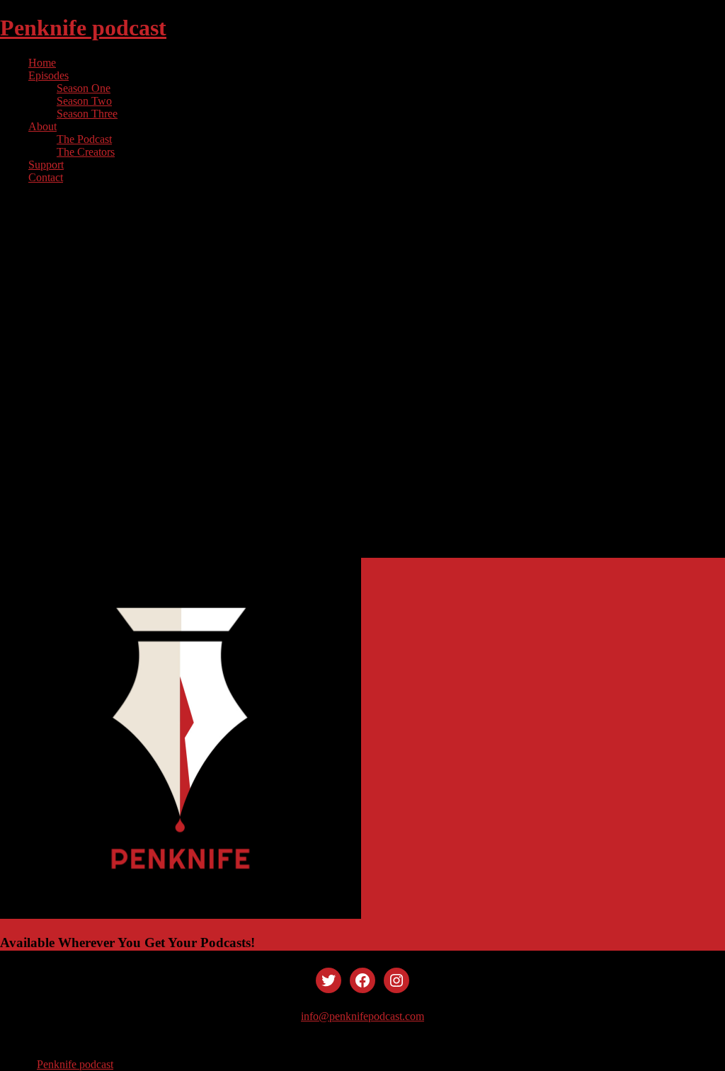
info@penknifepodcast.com (362, 1016)
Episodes (48, 75)
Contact (45, 177)
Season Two (84, 101)
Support (46, 165)
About (42, 126)
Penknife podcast (83, 27)
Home (42, 63)
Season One (83, 88)
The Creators (86, 152)
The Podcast (84, 139)
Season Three (87, 114)
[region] (362, 376)
